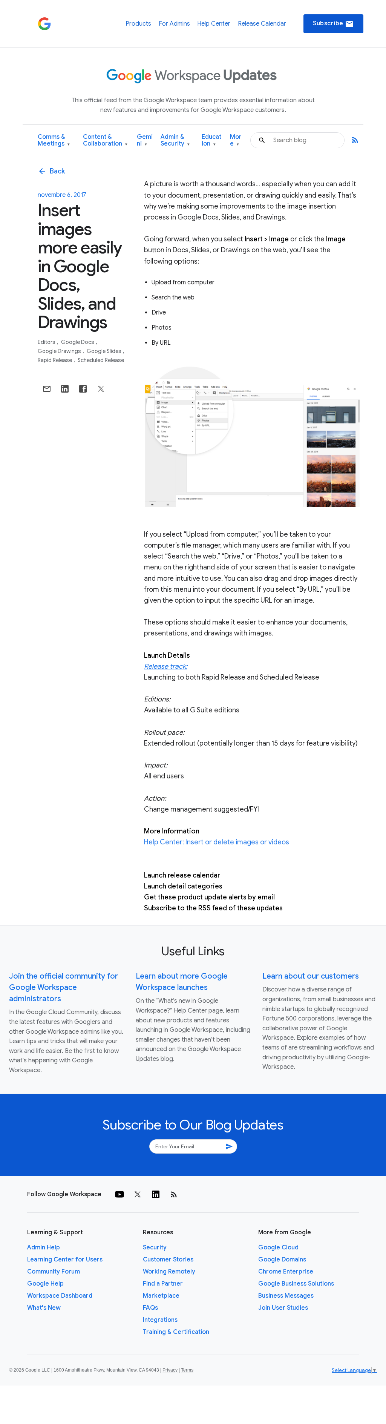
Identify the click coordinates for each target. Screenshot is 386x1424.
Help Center (213, 24)
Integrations (160, 1320)
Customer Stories (168, 1259)
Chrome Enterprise (285, 1271)
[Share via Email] (47, 389)
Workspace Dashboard (59, 1296)
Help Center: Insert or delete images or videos (216, 842)
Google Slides (105, 351)
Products (138, 24)
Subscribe (333, 23)
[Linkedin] (156, 1194)
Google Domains (282, 1259)
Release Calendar (262, 24)
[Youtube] (119, 1194)
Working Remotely (169, 1271)
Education (211, 140)
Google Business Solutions (296, 1283)
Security (155, 1247)
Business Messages (286, 1296)
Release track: (165, 666)
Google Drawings (60, 351)
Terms (187, 1370)
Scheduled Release (101, 360)
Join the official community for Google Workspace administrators (63, 987)
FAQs (150, 1308)
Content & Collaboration (105, 140)
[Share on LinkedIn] (65, 389)
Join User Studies (283, 1308)
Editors (47, 342)
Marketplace (161, 1296)
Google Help (45, 1283)
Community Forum (53, 1271)
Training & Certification (176, 1332)
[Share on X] (101, 389)
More (236, 140)
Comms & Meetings (54, 140)
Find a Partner (163, 1283)
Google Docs (78, 342)
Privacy (170, 1370)
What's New (44, 1308)
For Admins (174, 24)
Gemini (145, 140)
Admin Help (43, 1247)
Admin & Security (175, 140)
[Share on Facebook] (83, 389)
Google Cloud (278, 1247)
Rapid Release (55, 360)
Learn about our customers (310, 976)
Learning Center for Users (65, 1259)
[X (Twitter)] (138, 1194)
